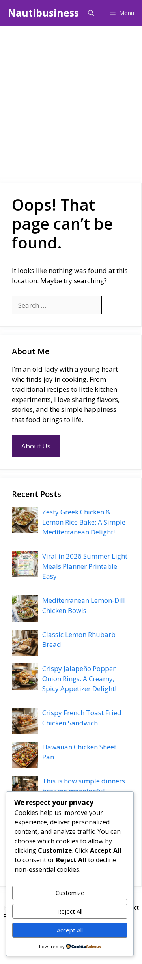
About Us (35, 445)
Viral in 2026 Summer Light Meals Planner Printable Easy (84, 566)
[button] (91, 13)
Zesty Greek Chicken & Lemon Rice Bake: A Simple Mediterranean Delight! (83, 521)
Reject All (69, 911)
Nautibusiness (43, 12)
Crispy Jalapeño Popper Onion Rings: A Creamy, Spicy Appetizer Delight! (79, 678)
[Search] (114, 305)
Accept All (70, 930)
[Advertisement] (71, 101)
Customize (70, 893)
